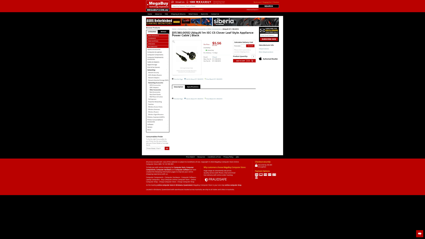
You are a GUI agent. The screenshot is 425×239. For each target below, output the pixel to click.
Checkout (276, 2)
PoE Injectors (152, 99)
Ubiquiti (214, 57)
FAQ (166, 14)
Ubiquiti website (264, 49)
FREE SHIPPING (153, 41)
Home (150, 14)
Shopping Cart (267, 2)
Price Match (190, 157)
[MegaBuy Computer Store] (158, 7)
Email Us (180, 2)
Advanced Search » (252, 10)
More (149, 130)
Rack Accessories (155, 92)
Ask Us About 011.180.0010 (194, 79)
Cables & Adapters (153, 62)
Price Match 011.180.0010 (214, 79)
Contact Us (215, 14)
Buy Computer (166, 179)
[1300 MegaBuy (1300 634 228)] (199, 2)
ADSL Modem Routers (155, 75)
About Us (158, 14)
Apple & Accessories (153, 49)
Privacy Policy (228, 157)
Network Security (153, 72)
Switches (151, 104)
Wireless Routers (153, 112)
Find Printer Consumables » (179, 10)
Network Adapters (153, 78)
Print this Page (178, 79)
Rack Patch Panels (155, 94)
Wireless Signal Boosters (156, 114)
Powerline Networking (155, 102)
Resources (201, 157)
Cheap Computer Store (167, 182)
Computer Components (155, 55)
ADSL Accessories (155, 85)
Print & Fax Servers (153, 67)
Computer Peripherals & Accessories (155, 58)
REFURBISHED (152, 47)
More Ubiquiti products (266, 52)
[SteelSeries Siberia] (246, 22)
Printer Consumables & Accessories (155, 121)
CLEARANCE (152, 38)
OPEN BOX (151, 44)
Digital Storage (152, 65)
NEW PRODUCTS (153, 36)
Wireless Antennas (154, 109)
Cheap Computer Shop (186, 182)
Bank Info (204, 14)
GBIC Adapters (154, 87)
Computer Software (188, 177)
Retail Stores (193, 14)
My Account (257, 2)
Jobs (237, 157)
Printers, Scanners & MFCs (156, 117)
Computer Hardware (172, 177)
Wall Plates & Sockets (156, 97)
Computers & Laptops (154, 52)
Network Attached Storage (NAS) (158, 80)
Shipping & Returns (178, 14)
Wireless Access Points (155, 107)
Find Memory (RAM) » (197, 10)
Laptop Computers (153, 179)
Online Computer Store (180, 179)
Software (150, 124)
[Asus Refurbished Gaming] (179, 22)
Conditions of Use (214, 157)
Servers (149, 127)
